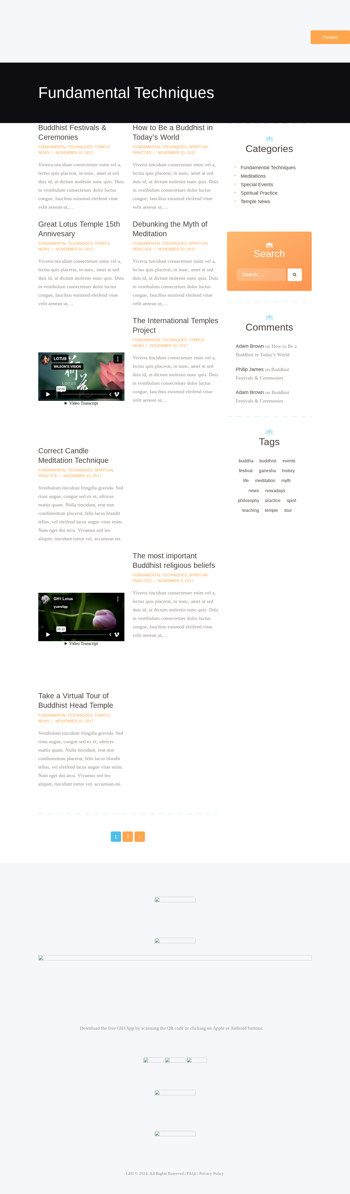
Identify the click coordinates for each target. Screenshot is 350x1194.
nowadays (275, 490)
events (288, 461)
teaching (250, 510)
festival (246, 470)
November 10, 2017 (75, 152)
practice (273, 500)
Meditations (253, 176)
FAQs (191, 1173)
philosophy (248, 500)
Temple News (255, 201)
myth (286, 480)
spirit (291, 500)
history (288, 470)
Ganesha (267, 470)
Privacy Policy (211, 1173)
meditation (265, 480)
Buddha (246, 461)
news (254, 490)
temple (271, 510)
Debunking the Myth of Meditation (170, 229)
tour (288, 510)
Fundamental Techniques (65, 147)
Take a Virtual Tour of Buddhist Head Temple (75, 701)
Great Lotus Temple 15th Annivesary (79, 229)
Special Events (257, 184)
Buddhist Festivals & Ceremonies (72, 132)
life (246, 480)
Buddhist (267, 461)
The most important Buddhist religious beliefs (174, 561)
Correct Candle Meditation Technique (73, 456)
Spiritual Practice (259, 193)
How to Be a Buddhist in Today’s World (173, 132)
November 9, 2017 (176, 581)
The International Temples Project (175, 325)
